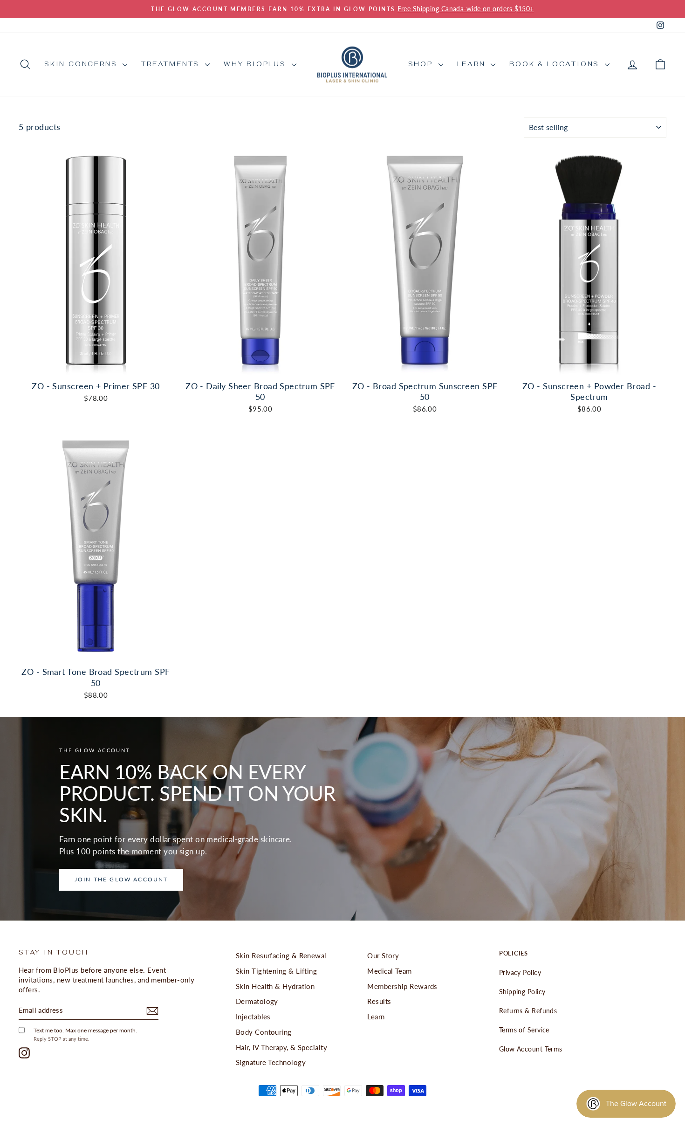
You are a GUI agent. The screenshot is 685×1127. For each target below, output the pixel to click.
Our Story (383, 955)
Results (379, 1001)
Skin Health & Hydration (275, 986)
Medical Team (389, 971)
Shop (422, 64)
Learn (473, 64)
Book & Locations (556, 64)
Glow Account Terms (530, 1049)
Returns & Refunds (528, 1011)
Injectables (253, 1016)
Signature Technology (271, 1062)
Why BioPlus (256, 64)
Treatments (172, 64)
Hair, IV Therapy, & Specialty (281, 1047)
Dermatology (257, 1001)
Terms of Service (524, 1030)
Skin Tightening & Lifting (276, 971)
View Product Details (96, 365)
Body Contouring (264, 1032)
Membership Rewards (402, 986)
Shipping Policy (522, 992)
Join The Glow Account (121, 879)
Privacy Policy (520, 972)
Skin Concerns (82, 64)
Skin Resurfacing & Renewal (281, 955)
